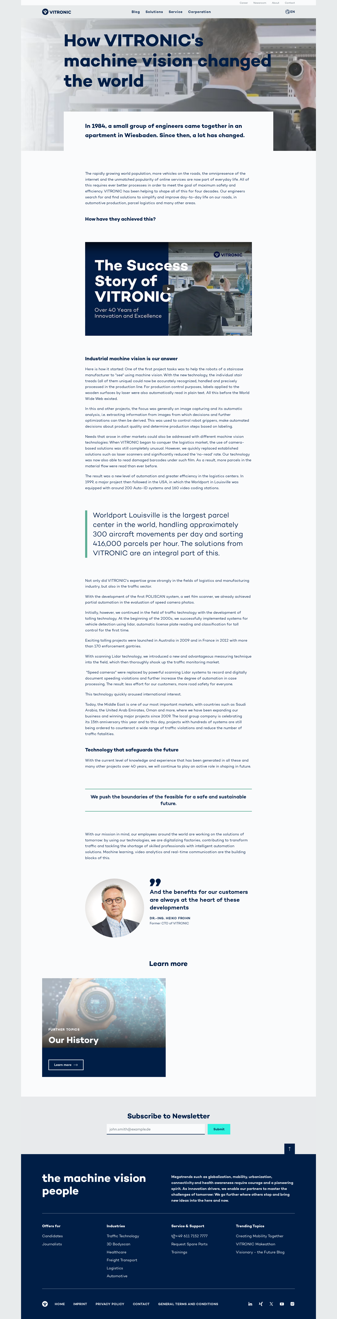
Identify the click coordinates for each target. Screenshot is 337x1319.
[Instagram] (292, 1304)
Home (60, 1304)
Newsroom (259, 2)
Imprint (80, 1304)
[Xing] (261, 1304)
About (275, 2)
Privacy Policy (110, 1304)
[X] (271, 1304)
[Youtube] (282, 1304)
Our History (73, 1040)
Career (244, 2)
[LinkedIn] (250, 1304)
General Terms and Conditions (188, 1304)
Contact (290, 2)
